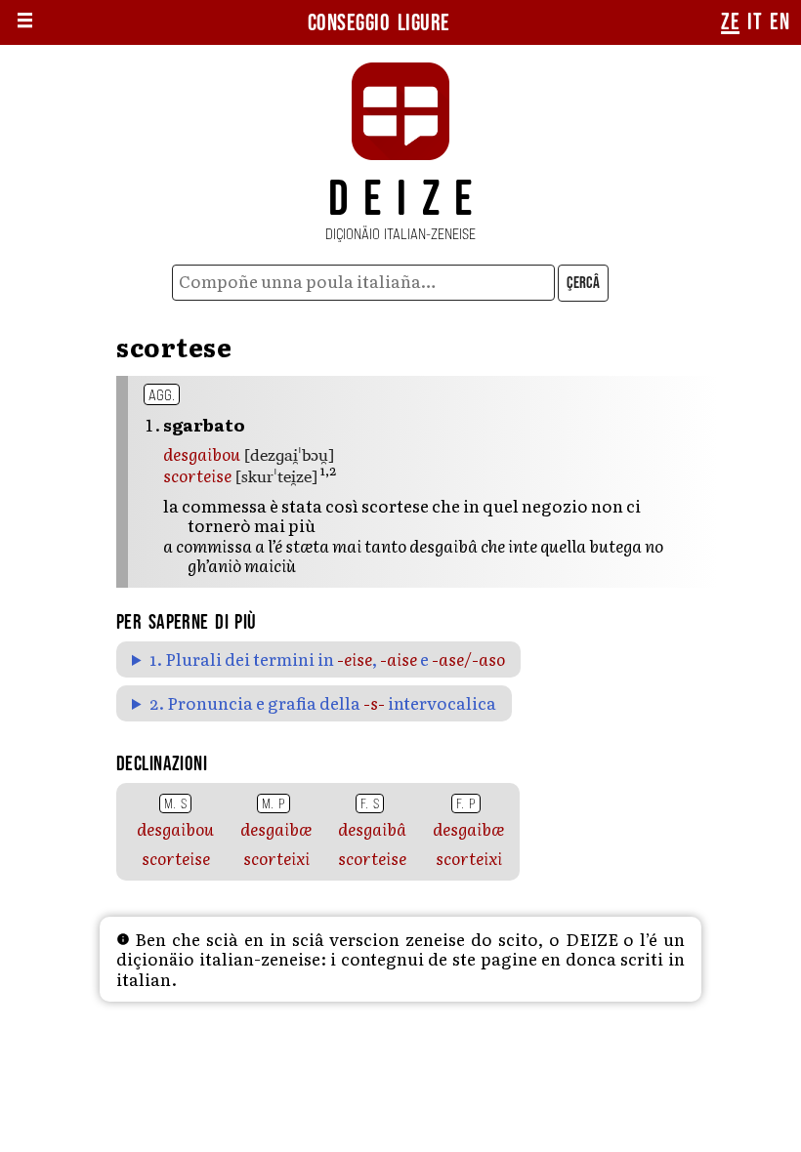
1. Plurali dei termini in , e (327, 659)
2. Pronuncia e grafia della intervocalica (322, 703)
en (779, 22)
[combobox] (364, 283)
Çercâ (583, 283)
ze (730, 22)
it (754, 22)
